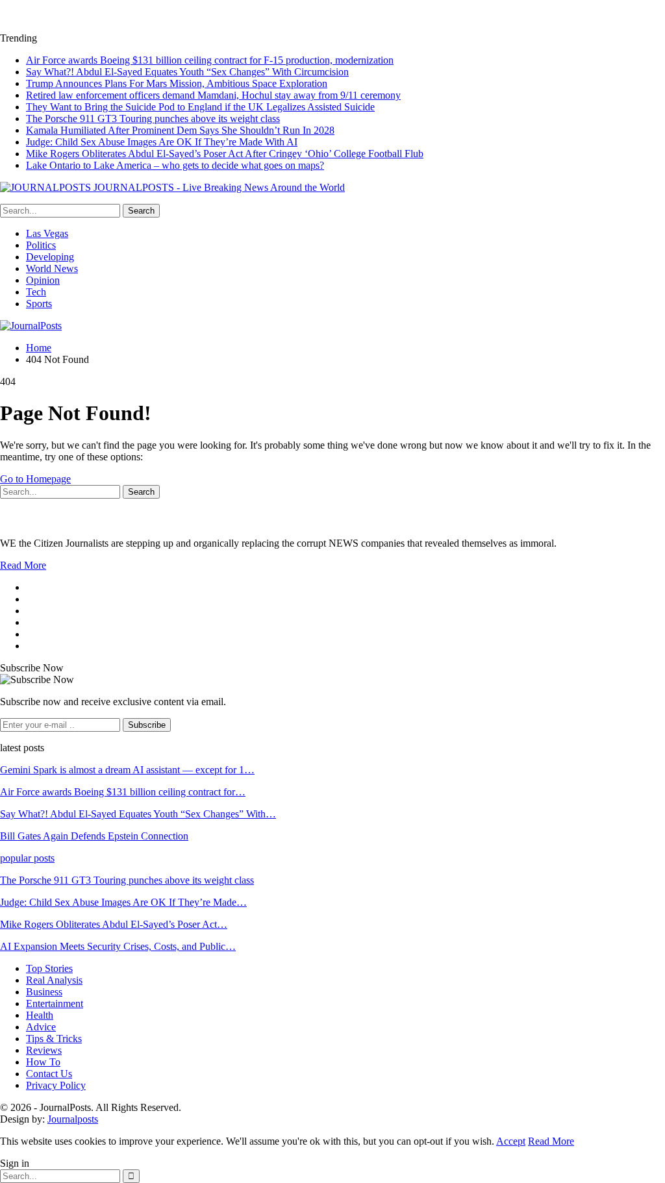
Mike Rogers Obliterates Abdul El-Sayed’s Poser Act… (113, 924)
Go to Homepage (35, 478)
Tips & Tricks (54, 1038)
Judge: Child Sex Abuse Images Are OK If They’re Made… (123, 902)
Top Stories (49, 968)
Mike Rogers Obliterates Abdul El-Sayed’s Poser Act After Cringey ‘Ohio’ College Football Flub (224, 153)
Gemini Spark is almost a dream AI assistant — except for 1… (127, 769)
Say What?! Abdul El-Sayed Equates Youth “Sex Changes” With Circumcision (187, 71)
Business (44, 991)
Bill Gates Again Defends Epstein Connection (94, 835)
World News (52, 268)
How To (43, 1061)
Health (39, 1015)
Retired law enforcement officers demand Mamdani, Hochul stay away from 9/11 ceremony (213, 95)
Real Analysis (54, 980)
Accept (510, 1141)
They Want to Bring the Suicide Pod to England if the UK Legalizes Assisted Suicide (200, 106)
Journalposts (72, 1119)
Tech (36, 291)
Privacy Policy (56, 1085)
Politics (41, 245)
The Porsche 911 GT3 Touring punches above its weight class (153, 118)
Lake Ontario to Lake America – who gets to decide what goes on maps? (175, 165)
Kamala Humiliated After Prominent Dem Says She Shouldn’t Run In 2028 (180, 130)
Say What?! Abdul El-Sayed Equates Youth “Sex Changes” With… (138, 813)
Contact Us (49, 1073)
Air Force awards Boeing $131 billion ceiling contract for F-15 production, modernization (210, 60)
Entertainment (54, 1003)
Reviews (44, 1050)
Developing (50, 256)
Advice (41, 1026)
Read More (23, 565)
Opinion (43, 280)
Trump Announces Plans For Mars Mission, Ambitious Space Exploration (176, 83)
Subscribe (147, 725)
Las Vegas (47, 233)
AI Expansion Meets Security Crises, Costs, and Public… (118, 946)
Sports (39, 303)
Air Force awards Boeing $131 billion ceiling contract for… (122, 791)
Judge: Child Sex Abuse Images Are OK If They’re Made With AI (161, 141)
